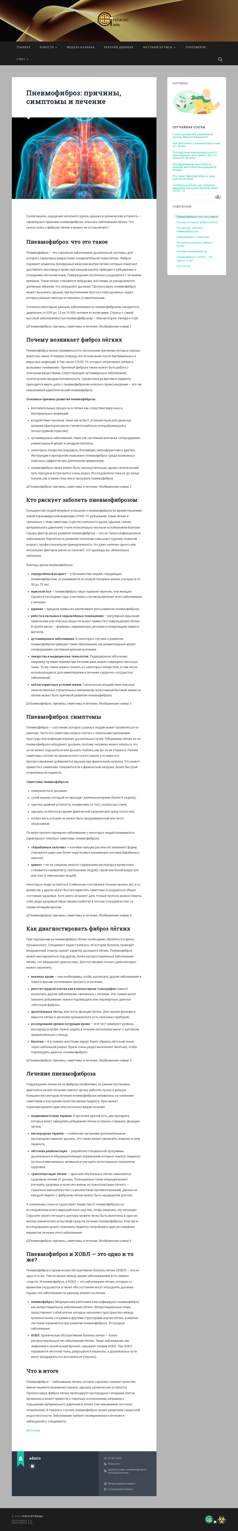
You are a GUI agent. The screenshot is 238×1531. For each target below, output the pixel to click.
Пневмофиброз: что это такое (197, 216)
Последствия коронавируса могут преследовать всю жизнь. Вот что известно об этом (194, 155)
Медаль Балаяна (81, 47)
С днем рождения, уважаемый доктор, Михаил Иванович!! (192, 136)
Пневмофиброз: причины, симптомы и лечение (73, 97)
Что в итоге (184, 266)
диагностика (116, 1469)
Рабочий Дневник (119, 47)
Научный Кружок (157, 47)
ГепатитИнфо (32, 1516)
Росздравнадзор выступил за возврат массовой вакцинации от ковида (194, 167)
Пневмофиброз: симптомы (193, 237)
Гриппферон (195, 47)
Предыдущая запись (122, 1483)
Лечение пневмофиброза (192, 251)
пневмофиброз (136, 1469)
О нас (21, 59)
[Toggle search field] (220, 59)
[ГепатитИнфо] (119, 20)
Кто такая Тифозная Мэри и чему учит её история (193, 177)
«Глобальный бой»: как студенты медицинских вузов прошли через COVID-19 (195, 188)
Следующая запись (121, 1489)
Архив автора (32, 1466)
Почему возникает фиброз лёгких (197, 222)
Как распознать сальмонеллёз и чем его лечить (196, 145)
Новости (47, 47)
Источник (33, 1430)
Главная (23, 47)
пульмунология (118, 1472)
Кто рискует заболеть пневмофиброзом (190, 229)
